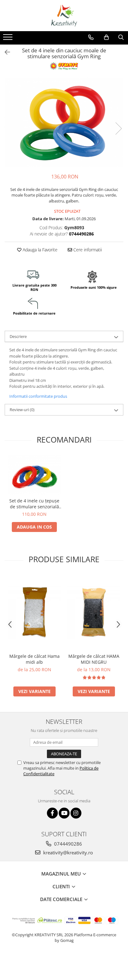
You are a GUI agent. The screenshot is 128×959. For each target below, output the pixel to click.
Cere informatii (87, 250)
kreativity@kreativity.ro (67, 852)
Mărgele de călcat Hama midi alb (34, 659)
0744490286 (67, 844)
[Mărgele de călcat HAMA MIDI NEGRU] (93, 612)
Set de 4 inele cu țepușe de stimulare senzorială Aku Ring (34, 504)
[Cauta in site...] (121, 37)
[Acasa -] (64, 15)
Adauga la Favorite (39, 250)
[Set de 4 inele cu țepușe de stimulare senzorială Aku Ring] (34, 475)
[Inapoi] (4, 52)
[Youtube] (64, 813)
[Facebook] (52, 813)
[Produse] (8, 39)
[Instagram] (76, 813)
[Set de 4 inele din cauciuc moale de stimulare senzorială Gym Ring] (64, 122)
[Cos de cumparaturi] (106, 37)
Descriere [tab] (18, 336)
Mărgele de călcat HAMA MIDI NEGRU (93, 659)
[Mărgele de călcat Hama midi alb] (34, 612)
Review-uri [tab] (22, 409)
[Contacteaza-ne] (91, 37)
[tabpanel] (64, 122)
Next (118, 128)
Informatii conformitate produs (38, 396)
